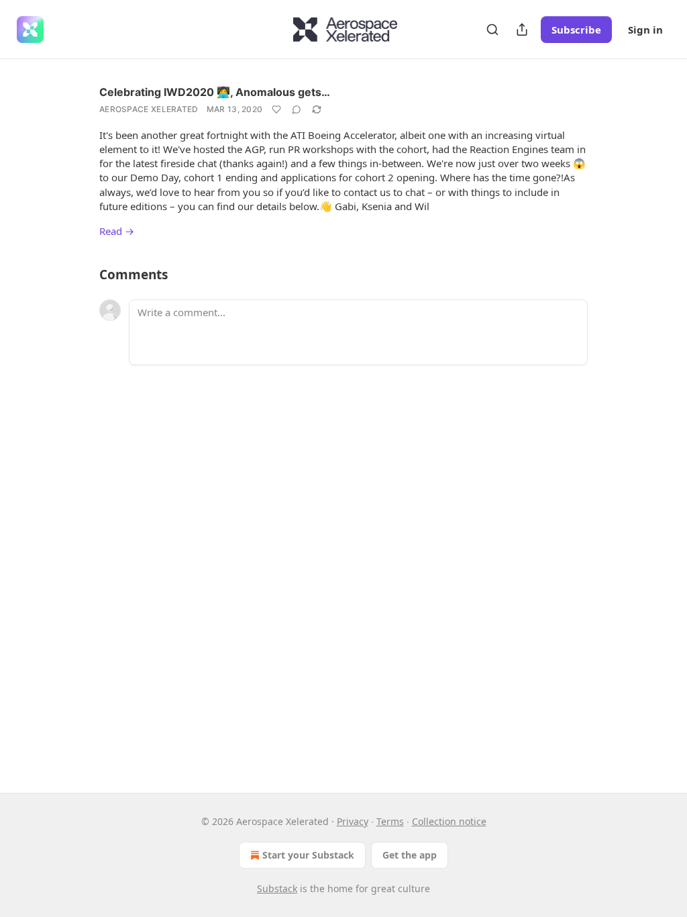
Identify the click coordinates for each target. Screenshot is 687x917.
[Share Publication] (522, 29)
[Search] (492, 29)
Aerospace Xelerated (149, 109)
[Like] (276, 109)
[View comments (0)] (296, 109)
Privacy (352, 821)
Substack (277, 888)
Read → (116, 231)
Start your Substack (308, 855)
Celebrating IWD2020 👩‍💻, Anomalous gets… (214, 92)
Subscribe (576, 29)
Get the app (409, 855)
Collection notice (449, 821)
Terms (390, 821)
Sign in (645, 29)
